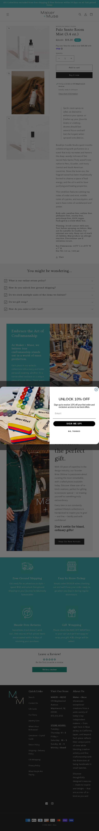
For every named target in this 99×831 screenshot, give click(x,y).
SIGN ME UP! (74, 424)
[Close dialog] (96, 389)
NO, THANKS (74, 431)
